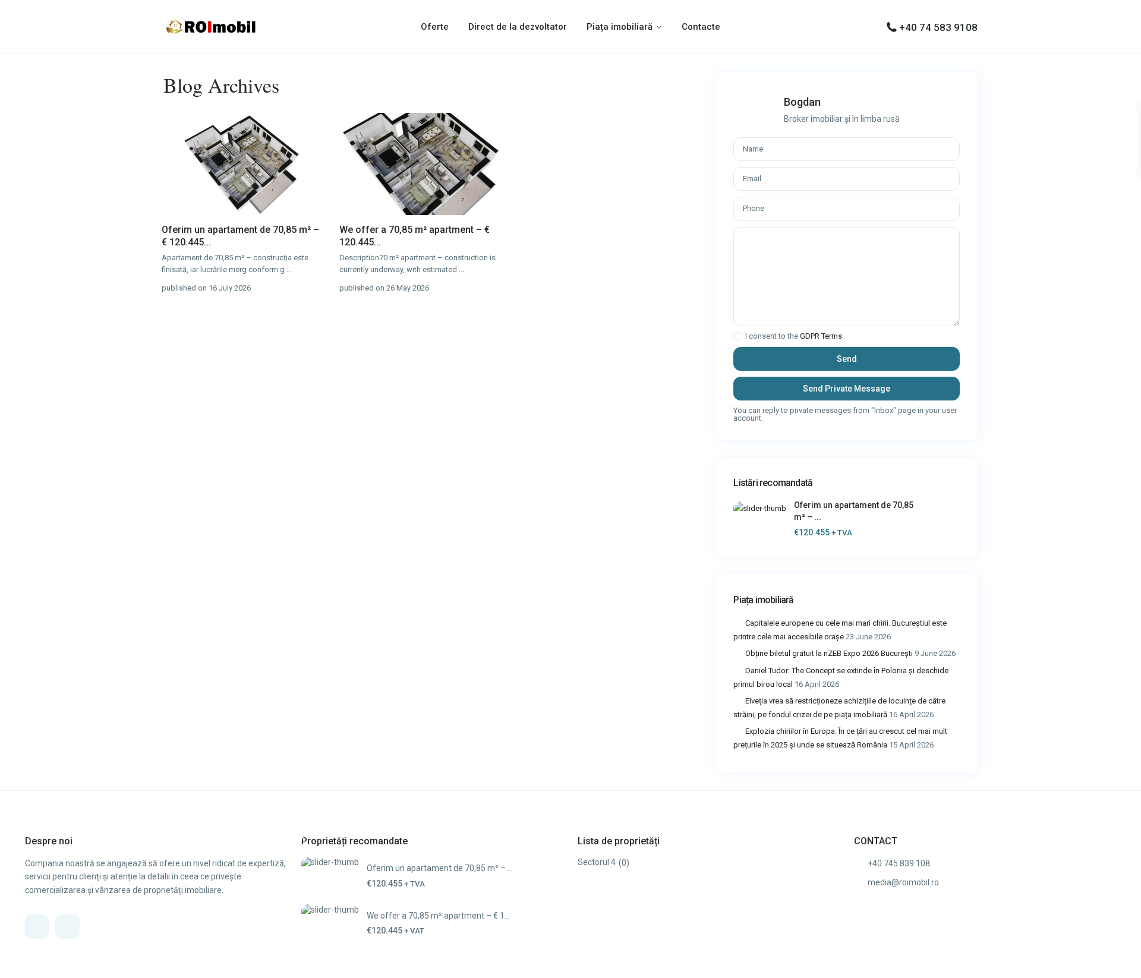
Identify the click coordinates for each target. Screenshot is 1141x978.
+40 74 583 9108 (938, 27)
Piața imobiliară (620, 26)
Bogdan (802, 102)
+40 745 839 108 (899, 863)
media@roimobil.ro (903, 882)
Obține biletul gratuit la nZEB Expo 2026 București (829, 653)
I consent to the (793, 336)
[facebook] (37, 926)
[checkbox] (737, 336)
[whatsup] (67, 926)
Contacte (701, 26)
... (289, 269)
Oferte (435, 26)
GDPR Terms (821, 336)
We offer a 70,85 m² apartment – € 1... (438, 915)
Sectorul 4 (597, 862)
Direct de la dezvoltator (517, 26)
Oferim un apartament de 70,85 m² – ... (440, 868)
